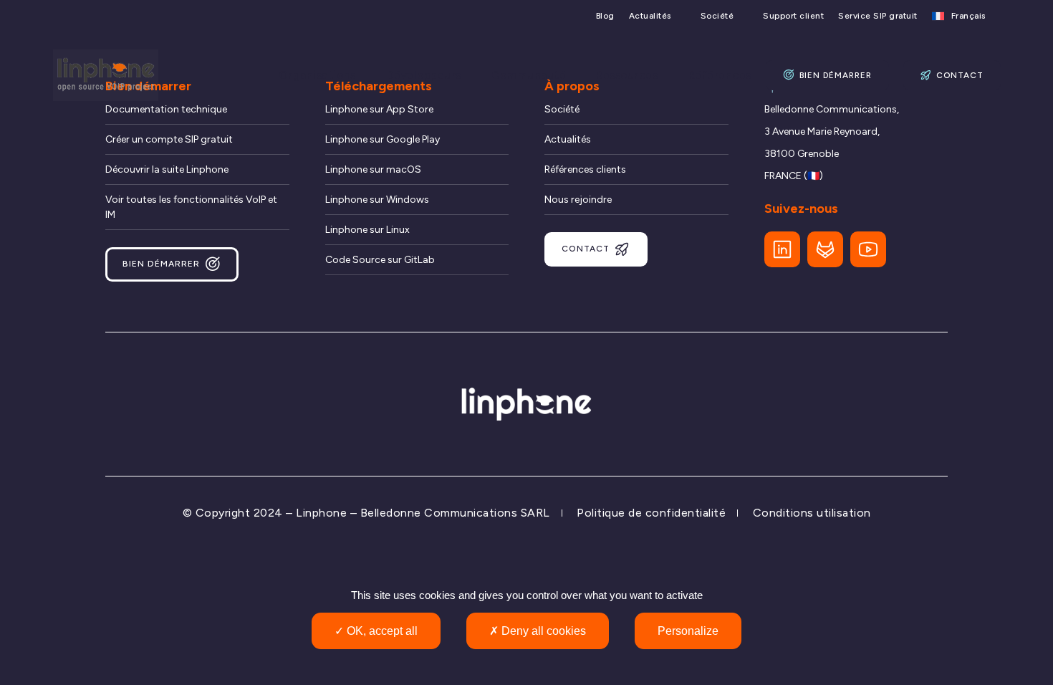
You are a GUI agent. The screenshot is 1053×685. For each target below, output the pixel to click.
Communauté (528, 76)
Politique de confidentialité (651, 512)
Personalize (688, 631)
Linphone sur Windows (377, 199)
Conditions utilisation (812, 512)
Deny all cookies (542, 631)
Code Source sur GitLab (380, 260)
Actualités (650, 16)
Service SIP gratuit (878, 16)
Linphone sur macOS (373, 169)
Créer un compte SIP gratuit (169, 139)
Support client (793, 16)
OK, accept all (381, 631)
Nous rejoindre (578, 199)
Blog (605, 16)
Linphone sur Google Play (382, 139)
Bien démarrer (835, 75)
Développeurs (423, 76)
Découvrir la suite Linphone (167, 169)
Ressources (627, 76)
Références (719, 76)
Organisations (317, 76)
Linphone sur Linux (367, 230)
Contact (960, 75)
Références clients (585, 169)
